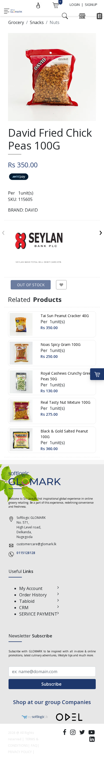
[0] (55, 4)
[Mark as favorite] (61, 284)
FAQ (34, 745)
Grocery (16, 22)
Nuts (54, 22)
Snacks (37, 22)
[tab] (38, 245)
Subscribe (52, 684)
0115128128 (26, 553)
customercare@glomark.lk (36, 544)
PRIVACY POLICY (20, 752)
